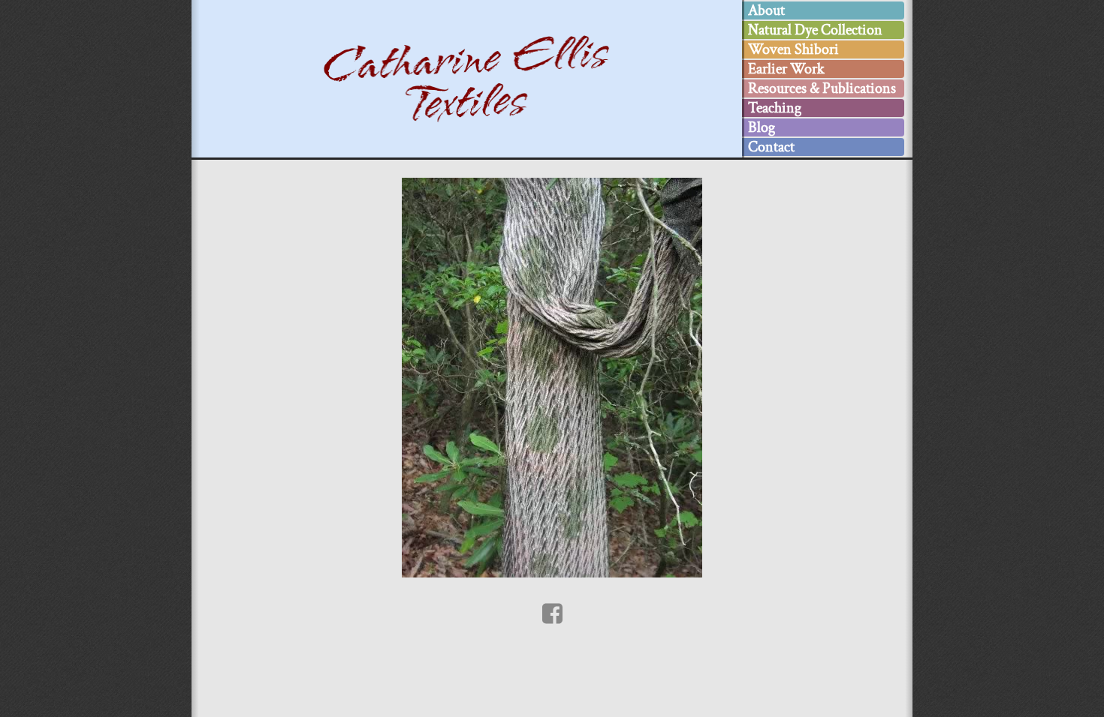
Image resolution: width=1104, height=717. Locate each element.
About (766, 11)
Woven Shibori (793, 49)
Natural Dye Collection (815, 30)
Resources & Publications (822, 89)
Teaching (774, 108)
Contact (771, 147)
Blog (761, 127)
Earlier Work (786, 69)
